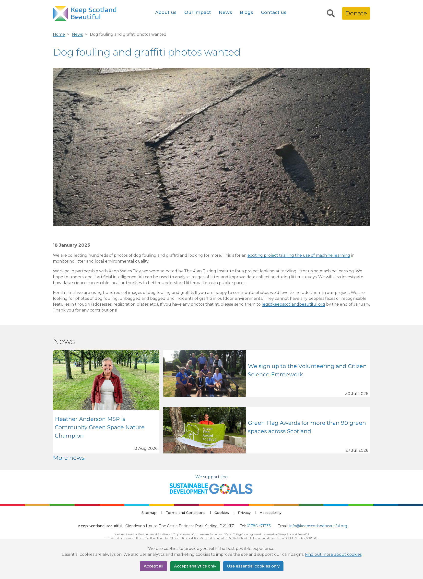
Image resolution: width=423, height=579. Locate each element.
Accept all (153, 566)
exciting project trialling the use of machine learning (298, 255)
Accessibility (271, 512)
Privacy (244, 512)
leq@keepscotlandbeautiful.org (293, 304)
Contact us (273, 12)
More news (69, 457)
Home (59, 34)
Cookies (221, 512)
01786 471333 (259, 526)
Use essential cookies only (253, 566)
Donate (356, 13)
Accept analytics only (195, 566)
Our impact (197, 12)
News (225, 12)
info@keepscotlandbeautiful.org (318, 526)
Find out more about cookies (333, 554)
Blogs (246, 12)
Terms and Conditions (185, 512)
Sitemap (149, 512)
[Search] (330, 13)
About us (165, 12)
